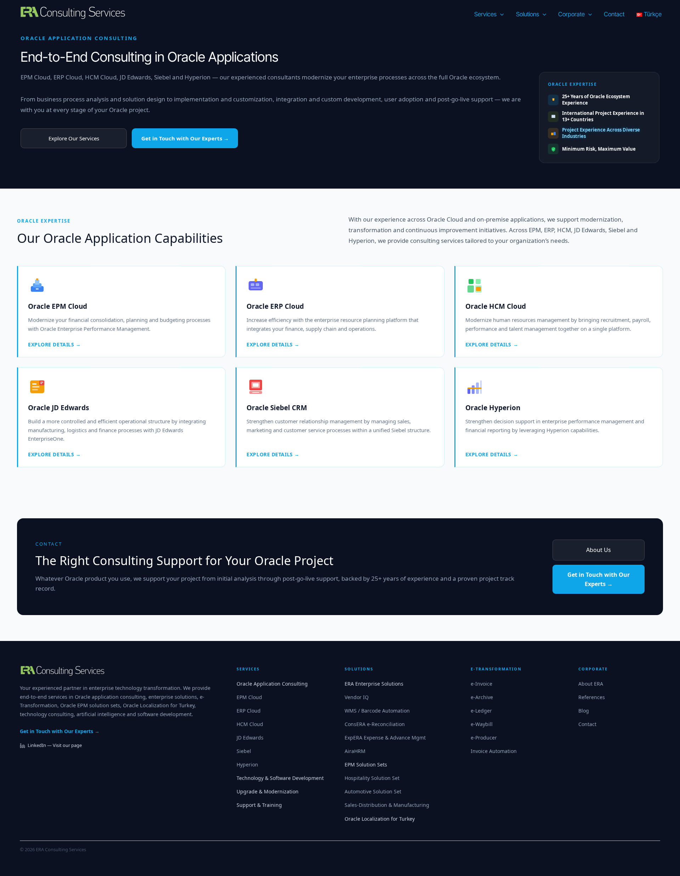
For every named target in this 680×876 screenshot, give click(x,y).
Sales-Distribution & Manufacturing (387, 805)
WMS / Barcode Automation (377, 710)
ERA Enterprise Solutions (374, 683)
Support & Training (259, 805)
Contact (587, 724)
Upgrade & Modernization (268, 791)
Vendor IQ (357, 697)
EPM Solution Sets (366, 764)
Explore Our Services (74, 138)
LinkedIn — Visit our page (55, 745)
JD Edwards (135, 77)
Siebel (162, 77)
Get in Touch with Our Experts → (185, 138)
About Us (598, 550)
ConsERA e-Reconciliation (375, 724)
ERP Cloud (67, 77)
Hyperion (198, 77)
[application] (500, 14)
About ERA (590, 683)
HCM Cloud (101, 77)
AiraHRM (355, 751)
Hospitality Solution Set (372, 778)
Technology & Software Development (280, 778)
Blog (583, 710)
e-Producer (484, 737)
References (591, 697)
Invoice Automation (494, 751)
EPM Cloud (35, 77)
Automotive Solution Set (373, 791)
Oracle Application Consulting (272, 683)
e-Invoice (481, 683)
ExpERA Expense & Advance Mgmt (385, 737)
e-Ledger (481, 710)
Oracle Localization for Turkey (380, 818)
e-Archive (482, 697)
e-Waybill (482, 724)
